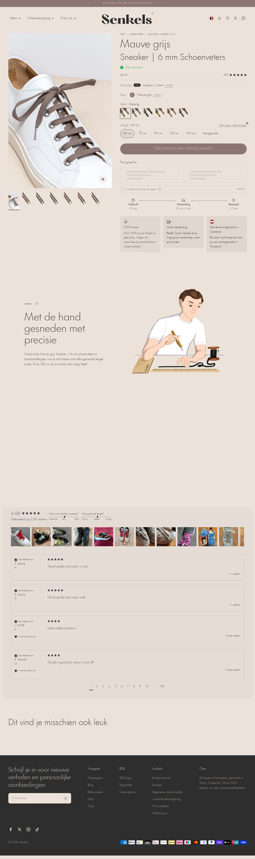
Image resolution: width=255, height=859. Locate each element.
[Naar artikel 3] (41, 201)
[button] (20, 536)
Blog (91, 785)
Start (122, 34)
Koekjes (157, 785)
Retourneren (95, 792)
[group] (29, 514)
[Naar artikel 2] (27, 201)
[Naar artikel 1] (13, 201)
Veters (13, 18)
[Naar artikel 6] (83, 201)
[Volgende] (166, 3)
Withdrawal (159, 813)
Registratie (126, 785)
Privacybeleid (160, 806)
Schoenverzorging (38, 18)
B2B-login (126, 778)
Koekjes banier (161, 778)
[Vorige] (89, 3)
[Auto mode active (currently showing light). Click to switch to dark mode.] (219, 18)
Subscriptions (128, 792)
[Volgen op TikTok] (37, 829)
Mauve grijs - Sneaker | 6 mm (161, 34)
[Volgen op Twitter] (19, 829)
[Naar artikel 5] (69, 201)
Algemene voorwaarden (167, 792)
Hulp (91, 799)
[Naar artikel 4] (55, 201)
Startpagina (95, 778)
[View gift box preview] (159, 189)
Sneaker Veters (136, 34)
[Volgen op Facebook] (10, 829)
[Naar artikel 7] (97, 201)
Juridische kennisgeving (166, 799)
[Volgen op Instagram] (28, 829)
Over (91, 806)
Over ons (66, 18)
